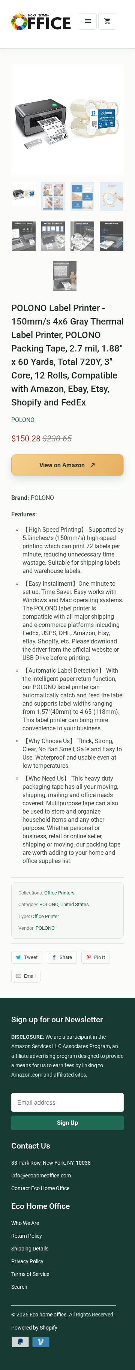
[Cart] (107, 21)
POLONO (22, 419)
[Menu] (88, 21)
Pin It (99, 957)
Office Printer (45, 916)
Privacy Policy (27, 1261)
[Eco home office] (41, 27)
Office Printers (59, 893)
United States (74, 904)
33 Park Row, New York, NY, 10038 (51, 1163)
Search (19, 1287)
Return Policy (26, 1236)
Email (30, 976)
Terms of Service (30, 1274)
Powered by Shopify (34, 1328)
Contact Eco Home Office (40, 1188)
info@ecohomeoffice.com (41, 1176)
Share (66, 957)
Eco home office (48, 1315)
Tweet (31, 957)
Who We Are (25, 1223)
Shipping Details (29, 1249)
